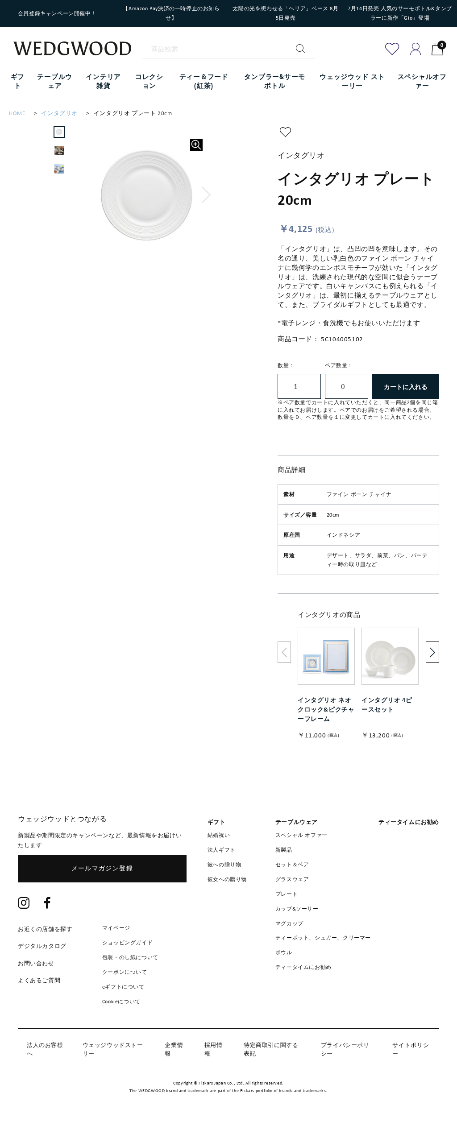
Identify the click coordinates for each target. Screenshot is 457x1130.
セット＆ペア (292, 864)
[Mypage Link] (416, 49)
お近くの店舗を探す (45, 929)
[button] (206, 195)
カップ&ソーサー (297, 908)
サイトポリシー (410, 1049)
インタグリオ (59, 113)
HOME (17, 113)
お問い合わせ (36, 963)
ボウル (283, 952)
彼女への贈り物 (227, 879)
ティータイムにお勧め (303, 967)
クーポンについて (124, 972)
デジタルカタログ (42, 946)
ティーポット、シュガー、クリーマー (323, 937)
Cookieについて (121, 1001)
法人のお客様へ (45, 1049)
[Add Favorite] (392, 49)
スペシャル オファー (301, 835)
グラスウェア (292, 879)
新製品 (283, 849)
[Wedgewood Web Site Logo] (77, 49)
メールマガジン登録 (102, 868)
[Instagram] (24, 904)
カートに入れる (406, 386)
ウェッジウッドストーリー (113, 1049)
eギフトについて (123, 986)
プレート (286, 894)
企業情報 (174, 1049)
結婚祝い (219, 835)
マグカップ (289, 923)
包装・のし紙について (130, 957)
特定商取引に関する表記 (271, 1049)
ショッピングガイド (127, 942)
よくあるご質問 (39, 980)
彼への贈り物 (224, 864)
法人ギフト (222, 849)
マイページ (116, 927)
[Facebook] (47, 904)
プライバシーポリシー (345, 1049)
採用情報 (213, 1049)
